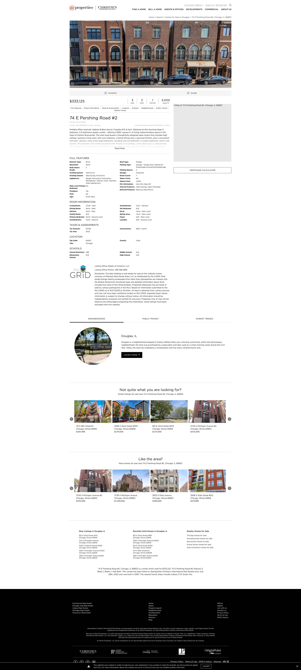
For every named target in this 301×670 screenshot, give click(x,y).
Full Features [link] (76, 108)
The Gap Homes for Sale (196, 535)
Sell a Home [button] (155, 9)
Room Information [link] (92, 108)
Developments (194, 9)
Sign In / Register (216, 5)
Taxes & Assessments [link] (111, 108)
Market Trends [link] (120, 110)
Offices (220, 603)
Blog (150, 620)
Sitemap (217, 661)
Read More (120, 148)
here (182, 667)
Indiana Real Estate (80, 608)
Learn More (131, 355)
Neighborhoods (155, 610)
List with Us (222, 608)
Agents (220, 606)
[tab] (97, 319)
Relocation (153, 615)
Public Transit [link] (162, 108)
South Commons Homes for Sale (200, 547)
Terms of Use (222, 615)
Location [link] (126, 108)
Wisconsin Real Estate (81, 613)
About (151, 606)
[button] (202, 133)
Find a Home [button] (139, 9)
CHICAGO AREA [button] (192, 5)
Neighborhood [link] (147, 108)
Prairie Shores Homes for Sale (199, 544)
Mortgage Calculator (202, 170)
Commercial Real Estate (82, 603)
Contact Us (221, 610)
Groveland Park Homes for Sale (199, 538)
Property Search (155, 608)
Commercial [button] (212, 9)
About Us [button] (226, 9)
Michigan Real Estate (80, 610)
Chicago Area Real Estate (82, 606)
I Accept (206, 666)
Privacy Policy (223, 613)
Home (151, 603)
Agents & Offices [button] (174, 9)
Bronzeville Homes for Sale (198, 541)
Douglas (97, 125)
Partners (152, 617)
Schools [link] (135, 108)
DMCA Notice (222, 617)
